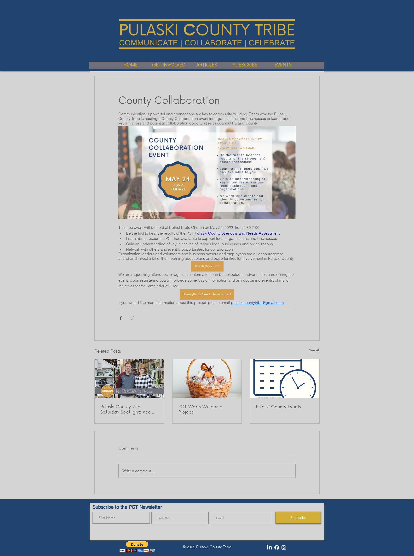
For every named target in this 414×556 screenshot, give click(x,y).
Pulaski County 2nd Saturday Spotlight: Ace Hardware (125, 409)
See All (314, 350)
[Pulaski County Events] (284, 378)
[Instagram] (284, 547)
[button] (137, 546)
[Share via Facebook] (120, 318)
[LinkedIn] (269, 547)
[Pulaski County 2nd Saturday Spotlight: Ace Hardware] (129, 378)
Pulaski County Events (278, 406)
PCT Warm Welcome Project (200, 409)
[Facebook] (277, 547)
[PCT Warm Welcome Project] (207, 378)
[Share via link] (132, 318)
